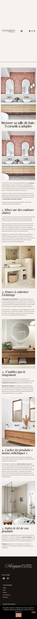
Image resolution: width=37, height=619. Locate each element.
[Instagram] (34, 31)
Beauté (5, 592)
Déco (4, 590)
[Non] (34, 612)
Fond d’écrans (7, 595)
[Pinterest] (29, 31)
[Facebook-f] (32, 31)
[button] (21, 31)
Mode (4, 588)
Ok (19, 615)
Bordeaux (5, 597)
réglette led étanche (17, 313)
